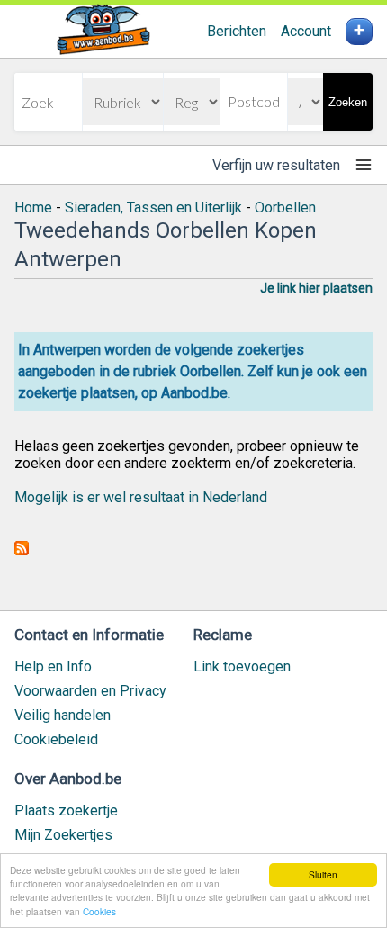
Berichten (236, 31)
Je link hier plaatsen (316, 288)
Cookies (99, 911)
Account (306, 31)
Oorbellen (285, 207)
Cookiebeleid (56, 739)
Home (33, 207)
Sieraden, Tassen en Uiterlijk (153, 207)
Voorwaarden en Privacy (90, 690)
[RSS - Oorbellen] (21, 550)
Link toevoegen (242, 666)
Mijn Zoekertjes (63, 834)
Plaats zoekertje (66, 810)
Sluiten (323, 874)
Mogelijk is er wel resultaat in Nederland (140, 497)
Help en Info (53, 666)
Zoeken (347, 102)
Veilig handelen (62, 715)
